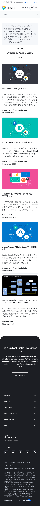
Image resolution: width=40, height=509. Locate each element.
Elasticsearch (14, 361)
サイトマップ (8, 465)
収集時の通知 (8, 500)
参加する (7, 401)
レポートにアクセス (31, 2)
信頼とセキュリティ (11, 413)
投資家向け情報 (9, 419)
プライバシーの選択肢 (20, 500)
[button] (34, 34)
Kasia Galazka (23, 110)
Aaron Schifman (10, 110)
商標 (5, 462)
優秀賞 (6, 425)
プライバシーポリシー (23, 462)
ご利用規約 (11, 462)
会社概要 (7, 395)
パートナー (8, 407)
